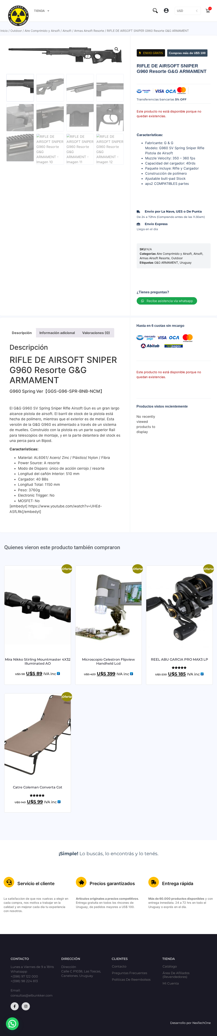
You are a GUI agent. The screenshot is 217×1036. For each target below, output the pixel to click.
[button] (166, 11)
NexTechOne (201, 1023)
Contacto (119, 966)
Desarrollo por (181, 1023)
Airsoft (67, 30)
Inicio (4, 30)
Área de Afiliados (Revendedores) (176, 975)
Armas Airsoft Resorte (89, 30)
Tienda (39, 11)
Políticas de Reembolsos (131, 980)
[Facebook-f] (15, 1006)
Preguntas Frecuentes (129, 973)
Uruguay (186, 262)
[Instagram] (26, 1006)
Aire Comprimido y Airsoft (42, 30)
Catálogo (170, 966)
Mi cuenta (171, 983)
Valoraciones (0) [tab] (96, 333)
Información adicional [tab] (57, 333)
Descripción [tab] (22, 333)
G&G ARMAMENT (166, 262)
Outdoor (16, 30)
